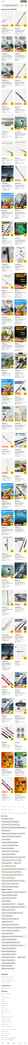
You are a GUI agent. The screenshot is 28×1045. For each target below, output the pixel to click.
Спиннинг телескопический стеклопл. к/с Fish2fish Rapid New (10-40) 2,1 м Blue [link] (7, 797)
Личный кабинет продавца (7, 976)
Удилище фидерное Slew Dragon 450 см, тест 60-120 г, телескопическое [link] (7, 530)
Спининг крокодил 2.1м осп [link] (20, 160)
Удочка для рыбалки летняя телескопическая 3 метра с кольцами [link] (20, 56)
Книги (2, 1014)
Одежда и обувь (5, 1003)
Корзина (19, 1043)
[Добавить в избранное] (12, 12)
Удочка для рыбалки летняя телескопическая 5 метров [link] (20, 213)
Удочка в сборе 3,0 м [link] (19, 609)
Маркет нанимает (5, 1033)
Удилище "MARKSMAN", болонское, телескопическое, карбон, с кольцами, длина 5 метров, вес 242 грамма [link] (7, 610)
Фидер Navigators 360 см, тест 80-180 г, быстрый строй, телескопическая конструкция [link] (7, 399)
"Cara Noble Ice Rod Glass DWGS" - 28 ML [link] (7, 31)
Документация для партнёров (8, 980)
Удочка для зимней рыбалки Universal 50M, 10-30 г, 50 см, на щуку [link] (7, 426)
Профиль (25, 1043)
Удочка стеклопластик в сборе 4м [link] (7, 293)
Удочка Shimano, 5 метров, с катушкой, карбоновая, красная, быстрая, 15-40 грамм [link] (7, 267)
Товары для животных (6, 1020)
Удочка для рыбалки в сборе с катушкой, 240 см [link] (20, 797)
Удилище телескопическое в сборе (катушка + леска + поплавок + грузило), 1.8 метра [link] (7, 373)
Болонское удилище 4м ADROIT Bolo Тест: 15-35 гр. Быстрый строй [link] (7, 213)
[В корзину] (12, 25)
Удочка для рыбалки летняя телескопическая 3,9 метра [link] (7, 320)
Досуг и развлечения (6, 993)
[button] (26, 5)
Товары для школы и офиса (7, 1016)
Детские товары (5, 1024)
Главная (3, 1043)
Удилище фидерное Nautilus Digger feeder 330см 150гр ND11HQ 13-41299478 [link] (20, 452)
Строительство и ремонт (6, 1022)
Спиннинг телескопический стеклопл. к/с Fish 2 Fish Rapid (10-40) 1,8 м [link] (7, 745)
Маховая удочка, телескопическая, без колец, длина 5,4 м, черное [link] (20, 557)
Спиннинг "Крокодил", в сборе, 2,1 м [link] (20, 267)
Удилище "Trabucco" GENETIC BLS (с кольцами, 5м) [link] (6, 109)
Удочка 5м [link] (4, 133)
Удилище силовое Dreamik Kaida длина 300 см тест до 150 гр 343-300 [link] (20, 530)
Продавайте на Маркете (6, 978)
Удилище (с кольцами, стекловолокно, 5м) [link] (20, 186)
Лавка (8, 1043)
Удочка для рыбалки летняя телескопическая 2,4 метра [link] (7, 83)
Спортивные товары (5, 1018)
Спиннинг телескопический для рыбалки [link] (7, 241)
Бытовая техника (5, 997)
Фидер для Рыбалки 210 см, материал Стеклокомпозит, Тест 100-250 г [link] (20, 293)
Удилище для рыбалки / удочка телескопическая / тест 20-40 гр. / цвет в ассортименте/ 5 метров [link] (7, 346)
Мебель (3, 995)
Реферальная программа (6, 988)
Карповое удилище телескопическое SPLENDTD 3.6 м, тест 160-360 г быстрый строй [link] (20, 637)
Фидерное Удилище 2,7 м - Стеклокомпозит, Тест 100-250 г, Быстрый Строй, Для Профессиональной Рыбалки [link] (20, 346)
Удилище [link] (17, 663)
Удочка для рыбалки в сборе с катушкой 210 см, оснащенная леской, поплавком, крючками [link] (7, 772)
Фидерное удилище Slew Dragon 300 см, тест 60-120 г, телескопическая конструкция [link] (6, 503)
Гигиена (3, 999)
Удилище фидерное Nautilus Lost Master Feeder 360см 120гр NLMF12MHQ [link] (6, 664)
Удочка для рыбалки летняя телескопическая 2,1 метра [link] (7, 56)
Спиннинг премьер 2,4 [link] (7, 477)
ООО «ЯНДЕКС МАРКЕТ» (10, 1037)
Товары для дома (5, 1005)
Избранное (14, 1043)
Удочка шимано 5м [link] (6, 451)
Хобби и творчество (5, 1011)
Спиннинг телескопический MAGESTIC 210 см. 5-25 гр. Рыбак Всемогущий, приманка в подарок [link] (20, 373)
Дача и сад (3, 1013)
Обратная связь (4, 1031)
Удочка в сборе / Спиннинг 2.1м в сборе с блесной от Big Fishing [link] (7, 583)
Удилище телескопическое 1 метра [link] (19, 478)
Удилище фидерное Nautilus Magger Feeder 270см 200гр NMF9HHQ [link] (7, 186)
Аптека (2, 1007)
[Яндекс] (11, 1040)
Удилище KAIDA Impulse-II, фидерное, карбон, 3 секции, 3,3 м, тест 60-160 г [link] (7, 637)
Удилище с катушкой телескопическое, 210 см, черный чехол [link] (20, 718)
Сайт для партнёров (5, 982)
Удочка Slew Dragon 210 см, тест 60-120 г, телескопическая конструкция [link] (20, 320)
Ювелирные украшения (6, 1026)
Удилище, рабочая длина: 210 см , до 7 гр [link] (20, 583)
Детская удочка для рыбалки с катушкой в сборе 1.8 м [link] (20, 772)
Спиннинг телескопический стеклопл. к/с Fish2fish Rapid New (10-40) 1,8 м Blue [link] (7, 692)
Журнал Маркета (5, 1035)
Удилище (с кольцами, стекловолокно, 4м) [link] (20, 31)
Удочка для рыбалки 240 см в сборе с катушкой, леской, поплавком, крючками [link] (20, 503)
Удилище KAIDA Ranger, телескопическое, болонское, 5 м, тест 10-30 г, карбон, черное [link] (20, 426)
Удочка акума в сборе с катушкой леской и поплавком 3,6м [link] (7, 556)
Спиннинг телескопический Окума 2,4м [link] (20, 109)
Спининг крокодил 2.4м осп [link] (7, 160)
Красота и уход (4, 1009)
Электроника (4, 1001)
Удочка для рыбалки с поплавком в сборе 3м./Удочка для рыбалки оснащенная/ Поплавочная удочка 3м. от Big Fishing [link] (20, 241)
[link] (7, 819)
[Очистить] (22, 5)
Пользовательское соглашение (8, 1029)
